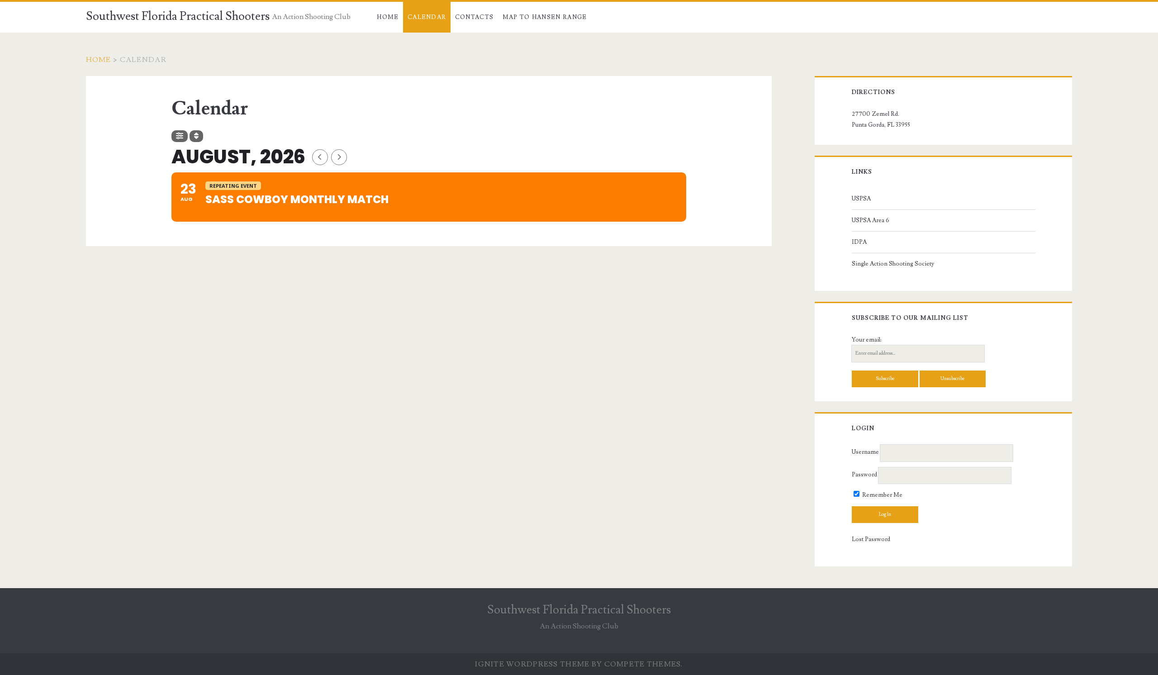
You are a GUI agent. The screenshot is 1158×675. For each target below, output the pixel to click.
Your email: (867, 339)
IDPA (859, 242)
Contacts (474, 17)
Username (865, 452)
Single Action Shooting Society (893, 263)
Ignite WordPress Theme (532, 664)
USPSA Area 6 (870, 220)
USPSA (861, 198)
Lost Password (871, 539)
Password (864, 474)
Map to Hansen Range (545, 17)
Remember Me (881, 495)
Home (388, 17)
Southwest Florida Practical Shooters (178, 16)
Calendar (427, 17)
